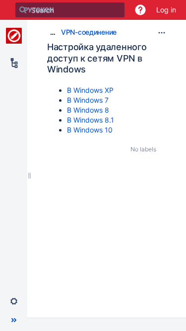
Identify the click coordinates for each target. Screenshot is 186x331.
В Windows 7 (88, 100)
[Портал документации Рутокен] (13, 36)
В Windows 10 (90, 130)
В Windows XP (90, 90)
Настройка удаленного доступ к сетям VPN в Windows (96, 58)
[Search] (23, 10)
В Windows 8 (88, 110)
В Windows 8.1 (90, 120)
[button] (140, 10)
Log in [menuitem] (166, 9)
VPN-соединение (89, 32)
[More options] (161, 32)
